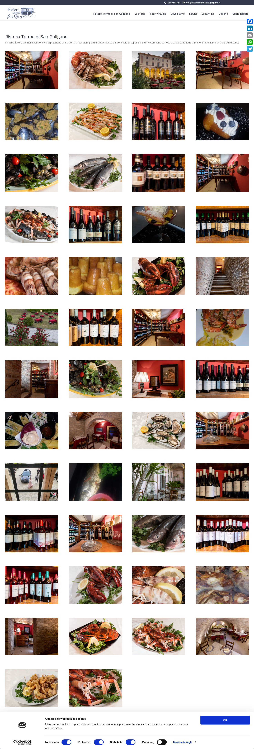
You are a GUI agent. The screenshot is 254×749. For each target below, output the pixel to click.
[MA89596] (222, 293)
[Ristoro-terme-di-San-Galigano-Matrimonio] (31, 500)
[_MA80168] (158, 87)
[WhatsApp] (249, 42)
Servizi (193, 14)
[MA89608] (158, 397)
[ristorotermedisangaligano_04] (222, 190)
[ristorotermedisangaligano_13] (95, 242)
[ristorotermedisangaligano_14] (31, 551)
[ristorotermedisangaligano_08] (222, 242)
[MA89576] (31, 397)
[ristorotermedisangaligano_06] (95, 345)
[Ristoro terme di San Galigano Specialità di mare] (31, 706)
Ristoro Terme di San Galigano (111, 14)
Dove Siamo (178, 14)
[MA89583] (158, 345)
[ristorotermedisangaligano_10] (158, 139)
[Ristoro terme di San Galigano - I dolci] (222, 139)
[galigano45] (31, 293)
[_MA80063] (31, 345)
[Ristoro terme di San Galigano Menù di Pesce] (31, 139)
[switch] (99, 742)
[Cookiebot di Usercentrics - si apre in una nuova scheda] (22, 742)
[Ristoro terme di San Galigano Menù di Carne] (222, 602)
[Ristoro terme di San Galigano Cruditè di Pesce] (95, 139)
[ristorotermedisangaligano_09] (158, 190)
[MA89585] (222, 87)
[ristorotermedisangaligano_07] (222, 500)
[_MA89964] (222, 654)
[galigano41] (95, 706)
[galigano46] (95, 87)
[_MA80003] (95, 448)
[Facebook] (249, 21)
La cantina (207, 14)
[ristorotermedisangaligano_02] (222, 448)
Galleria (223, 14)
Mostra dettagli (182, 742)
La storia (140, 14)
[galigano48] (158, 551)
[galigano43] (95, 602)
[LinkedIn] (249, 28)
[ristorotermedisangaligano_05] (31, 602)
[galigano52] (158, 293)
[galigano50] (95, 397)
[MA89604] (31, 654)
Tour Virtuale (158, 14)
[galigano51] (95, 654)
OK (225, 720)
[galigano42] (158, 654)
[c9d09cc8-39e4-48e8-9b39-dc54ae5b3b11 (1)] (31, 448)
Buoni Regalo (240, 14)
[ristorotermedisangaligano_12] (222, 397)
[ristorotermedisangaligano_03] (31, 87)
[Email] (249, 35)
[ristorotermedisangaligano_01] (95, 551)
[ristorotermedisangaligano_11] (222, 551)
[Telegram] (249, 49)
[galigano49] (31, 190)
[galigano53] (158, 602)
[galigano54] (31, 242)
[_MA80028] (158, 500)
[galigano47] (95, 190)
